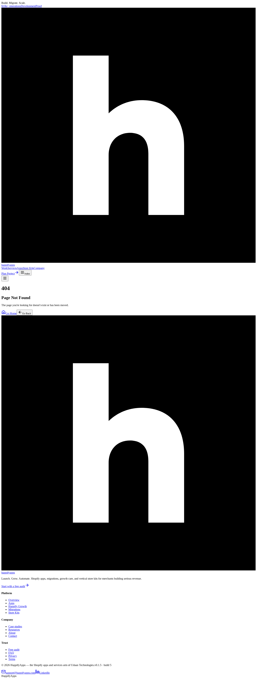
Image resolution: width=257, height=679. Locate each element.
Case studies (15, 626)
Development (28, 6)
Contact (12, 635)
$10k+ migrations (11, 6)
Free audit (13, 649)
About (11, 632)
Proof (39, 6)
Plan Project (8, 273)
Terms (11, 659)
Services (12, 268)
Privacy (12, 655)
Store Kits (28, 268)
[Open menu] (4, 278)
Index (27, 273)
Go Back (26, 313)
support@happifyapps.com (20, 672)
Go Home (11, 313)
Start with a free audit (13, 586)
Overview (13, 599)
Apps (20, 268)
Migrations (14, 609)
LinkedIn (45, 672)
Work (4, 268)
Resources (14, 629)
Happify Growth (17, 606)
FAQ (11, 652)
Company (39, 268)
